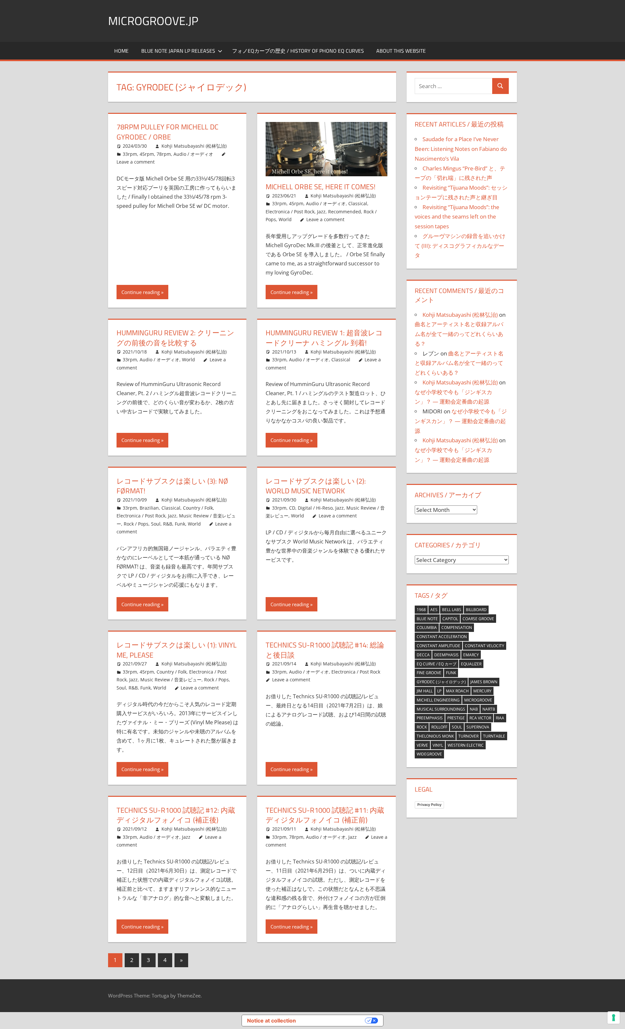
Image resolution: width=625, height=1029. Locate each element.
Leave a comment (136, 162)
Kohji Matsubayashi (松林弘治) (194, 146)
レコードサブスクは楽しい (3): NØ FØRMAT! (172, 486)
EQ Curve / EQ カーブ (436, 664)
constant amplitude (438, 645)
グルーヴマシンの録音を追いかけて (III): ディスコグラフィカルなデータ (460, 245)
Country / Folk (198, 508)
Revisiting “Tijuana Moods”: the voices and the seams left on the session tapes (457, 216)
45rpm (147, 154)
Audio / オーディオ (193, 154)
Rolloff (439, 727)
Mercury (482, 691)
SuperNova (477, 727)
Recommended (344, 211)
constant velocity (484, 645)
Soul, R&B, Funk (168, 524)
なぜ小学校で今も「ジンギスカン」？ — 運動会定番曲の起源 (461, 421)
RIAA (500, 718)
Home (121, 51)
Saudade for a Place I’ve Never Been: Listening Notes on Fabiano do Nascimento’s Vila (461, 148)
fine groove (429, 672)
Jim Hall (425, 691)
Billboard (476, 609)
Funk (451, 672)
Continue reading (140, 292)
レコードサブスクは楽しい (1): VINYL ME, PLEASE (177, 650)
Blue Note (427, 618)
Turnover (468, 736)
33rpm (130, 154)
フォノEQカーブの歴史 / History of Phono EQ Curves (298, 51)
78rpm (164, 154)
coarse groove (478, 618)
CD (292, 508)
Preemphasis (430, 718)
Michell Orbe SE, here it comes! (320, 186)
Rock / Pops (136, 524)
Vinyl (438, 745)
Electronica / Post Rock (290, 211)
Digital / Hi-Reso (315, 508)
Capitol (450, 618)
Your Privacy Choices (334, 1020)
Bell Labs (451, 609)
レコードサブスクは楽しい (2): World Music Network (316, 486)
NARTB (488, 709)
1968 (421, 609)
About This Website (401, 51)
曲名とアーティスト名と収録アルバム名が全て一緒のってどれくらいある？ (459, 333)
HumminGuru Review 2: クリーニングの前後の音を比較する (175, 337)
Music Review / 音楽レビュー (170, 679)
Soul (457, 727)
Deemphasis (446, 655)
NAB (474, 709)
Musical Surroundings (441, 709)
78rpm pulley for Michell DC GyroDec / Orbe (167, 131)
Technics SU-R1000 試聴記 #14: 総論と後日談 (325, 650)
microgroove (478, 700)
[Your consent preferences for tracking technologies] (613, 1017)
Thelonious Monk (435, 736)
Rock (422, 727)
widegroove (429, 754)
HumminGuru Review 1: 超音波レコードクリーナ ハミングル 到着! (324, 337)
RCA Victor (480, 718)
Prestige (456, 718)
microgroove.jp (153, 21)
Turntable (494, 736)
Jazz (321, 211)
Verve (422, 745)
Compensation (456, 627)
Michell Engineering (438, 700)
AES (434, 609)
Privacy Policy (429, 804)
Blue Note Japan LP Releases (178, 51)
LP (439, 691)
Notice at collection (271, 1020)
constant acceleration (442, 636)
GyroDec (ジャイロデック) (441, 682)
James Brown (483, 682)
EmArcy (471, 655)
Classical (357, 203)
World (285, 219)
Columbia (427, 627)
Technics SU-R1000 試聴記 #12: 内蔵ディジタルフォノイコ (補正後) (176, 815)
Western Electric (466, 745)
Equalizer (471, 664)
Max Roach (457, 691)
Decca (423, 655)
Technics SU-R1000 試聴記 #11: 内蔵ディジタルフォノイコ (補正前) (325, 815)
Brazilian (149, 508)
